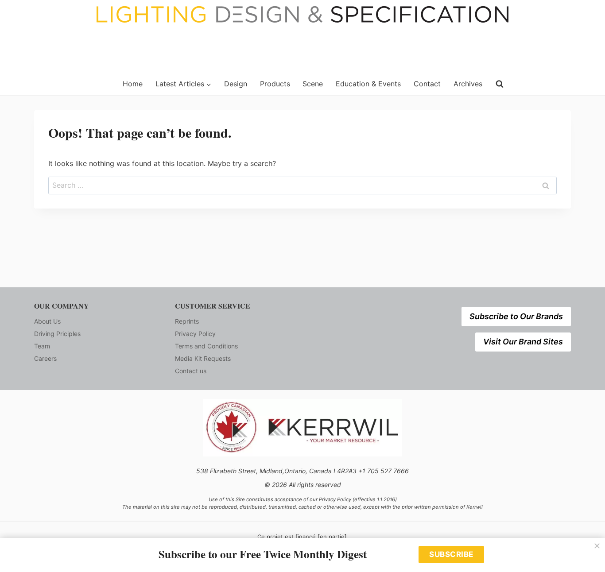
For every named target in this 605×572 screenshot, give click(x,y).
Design (235, 83)
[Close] (597, 546)
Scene (312, 83)
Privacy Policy (195, 333)
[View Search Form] (500, 84)
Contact (427, 83)
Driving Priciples (57, 333)
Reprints (187, 321)
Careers (45, 358)
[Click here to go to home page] (73, 84)
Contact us (190, 371)
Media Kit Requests (203, 358)
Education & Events (368, 83)
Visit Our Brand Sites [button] (523, 341)
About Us (47, 321)
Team (42, 346)
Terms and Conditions (206, 346)
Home (133, 83)
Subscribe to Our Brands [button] (516, 316)
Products (275, 83)
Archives (468, 83)
